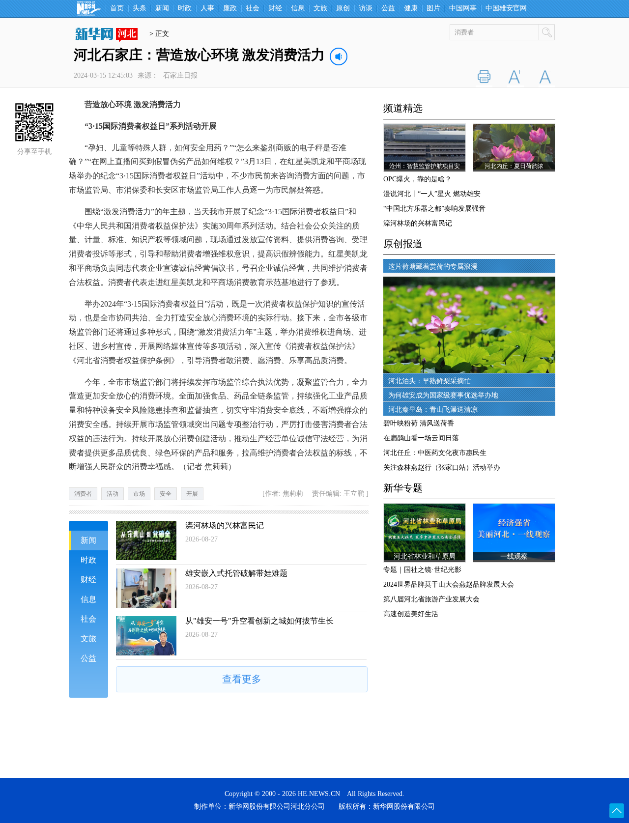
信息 (298, 8)
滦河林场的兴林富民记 (224, 525)
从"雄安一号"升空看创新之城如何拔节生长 (259, 621)
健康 (411, 8)
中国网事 (463, 8)
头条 (139, 8)
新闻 (162, 8)
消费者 (83, 493)
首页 (117, 8)
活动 (112, 493)
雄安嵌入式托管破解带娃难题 (236, 573)
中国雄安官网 (506, 8)
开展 (192, 493)
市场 (139, 493)
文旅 (320, 8)
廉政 (230, 8)
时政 (185, 8)
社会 (252, 8)
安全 (166, 493)
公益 (388, 8)
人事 (207, 8)
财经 (275, 8)
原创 (343, 8)
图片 (433, 8)
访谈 (365, 8)
